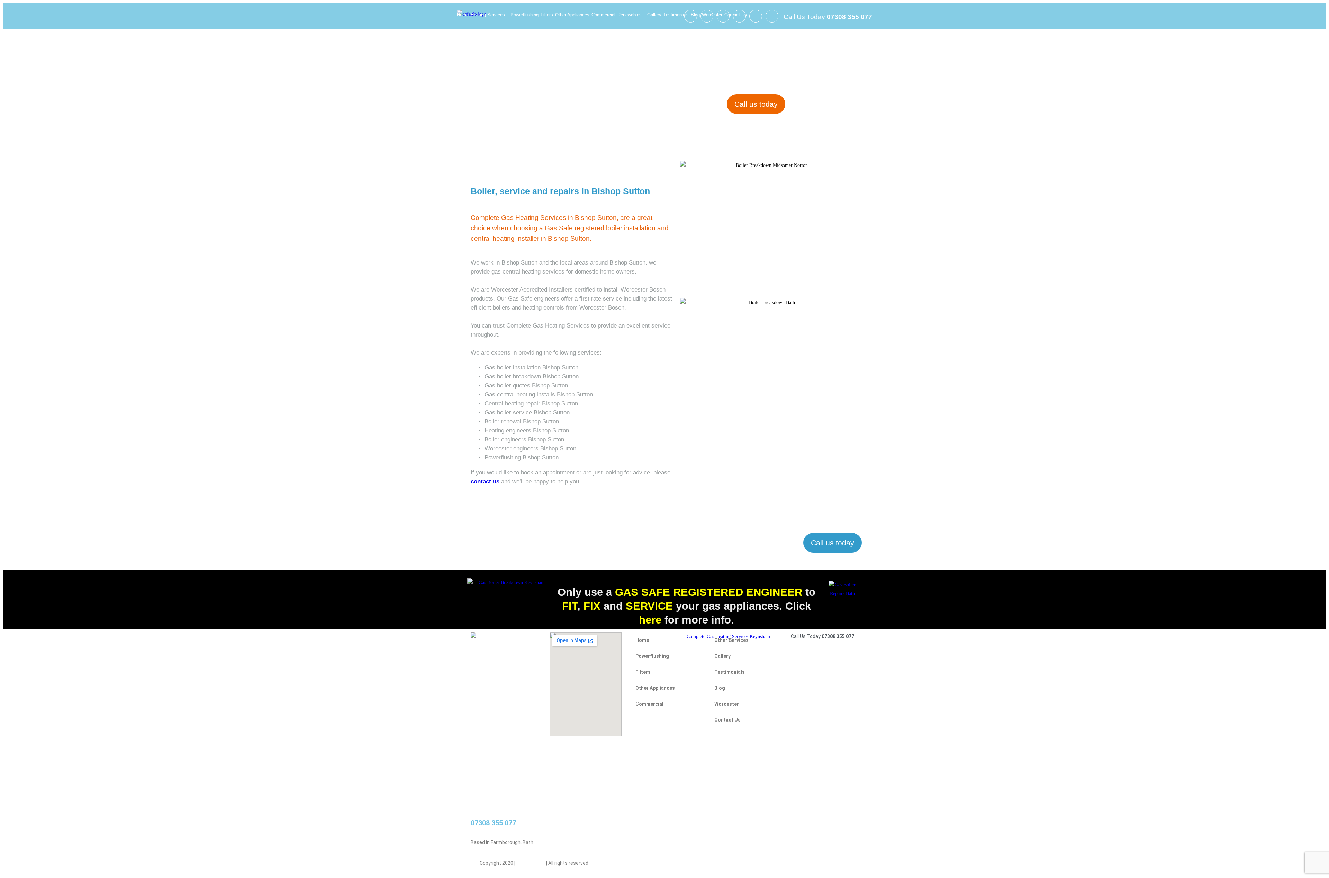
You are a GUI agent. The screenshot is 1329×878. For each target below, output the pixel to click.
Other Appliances (572, 14)
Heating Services (488, 14)
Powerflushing (524, 14)
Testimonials (676, 14)
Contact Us (735, 14)
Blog (695, 14)
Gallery (654, 14)
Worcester (712, 14)
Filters (547, 14)
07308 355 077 (493, 823)
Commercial (603, 14)
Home (463, 14)
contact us (485, 481)
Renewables (629, 14)
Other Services (731, 640)
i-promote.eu (531, 863)
